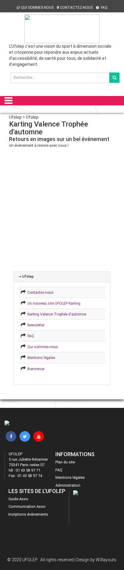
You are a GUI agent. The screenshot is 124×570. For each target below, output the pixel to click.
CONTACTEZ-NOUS (76, 7)
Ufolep (27, 276)
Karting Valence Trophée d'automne (56, 314)
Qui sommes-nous (42, 347)
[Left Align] (114, 77)
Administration (67, 485)
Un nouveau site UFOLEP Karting (53, 303)
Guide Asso (18, 499)
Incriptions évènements (28, 514)
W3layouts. (106, 559)
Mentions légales (40, 358)
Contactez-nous (40, 292)
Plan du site (65, 462)
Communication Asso (26, 506)
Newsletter (35, 325)
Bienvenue (35, 369)
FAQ (103, 7)
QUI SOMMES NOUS (37, 7)
